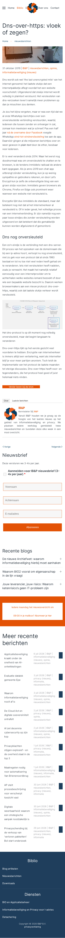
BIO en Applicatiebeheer (16, 902)
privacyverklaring (32, 927)
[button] (4, 8)
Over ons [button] (43, 7)
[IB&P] (10, 413)
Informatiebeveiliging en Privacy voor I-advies (28, 909)
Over (6, 401)
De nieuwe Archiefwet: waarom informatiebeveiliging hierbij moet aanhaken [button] (31, 561)
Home (11, 7)
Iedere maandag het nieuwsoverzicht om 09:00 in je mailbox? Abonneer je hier (33, 611)
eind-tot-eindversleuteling (29, 136)
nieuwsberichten (39, 68)
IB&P (25, 68)
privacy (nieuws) (42, 678)
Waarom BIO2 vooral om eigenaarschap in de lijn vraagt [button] (28, 573)
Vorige (7, 446)
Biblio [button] (20, 7)
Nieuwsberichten (11, 875)
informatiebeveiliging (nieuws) (19, 72)
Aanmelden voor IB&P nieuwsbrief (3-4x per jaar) (33, 472)
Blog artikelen (10, 868)
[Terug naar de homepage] (32, 8)
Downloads (8, 883)
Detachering (9, 916)
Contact (54, 7)
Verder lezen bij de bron (21, 386)
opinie (53, 68)
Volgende (56, 446)
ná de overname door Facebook (24, 132)
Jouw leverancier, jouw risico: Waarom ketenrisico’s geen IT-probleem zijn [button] (27, 586)
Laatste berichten (20, 401)
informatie (39, 681)
